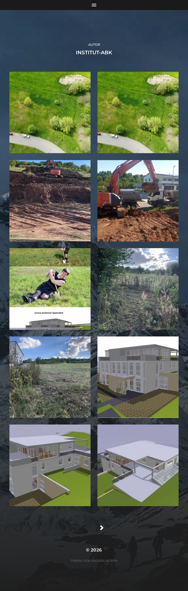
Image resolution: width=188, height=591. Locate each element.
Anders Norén (104, 560)
